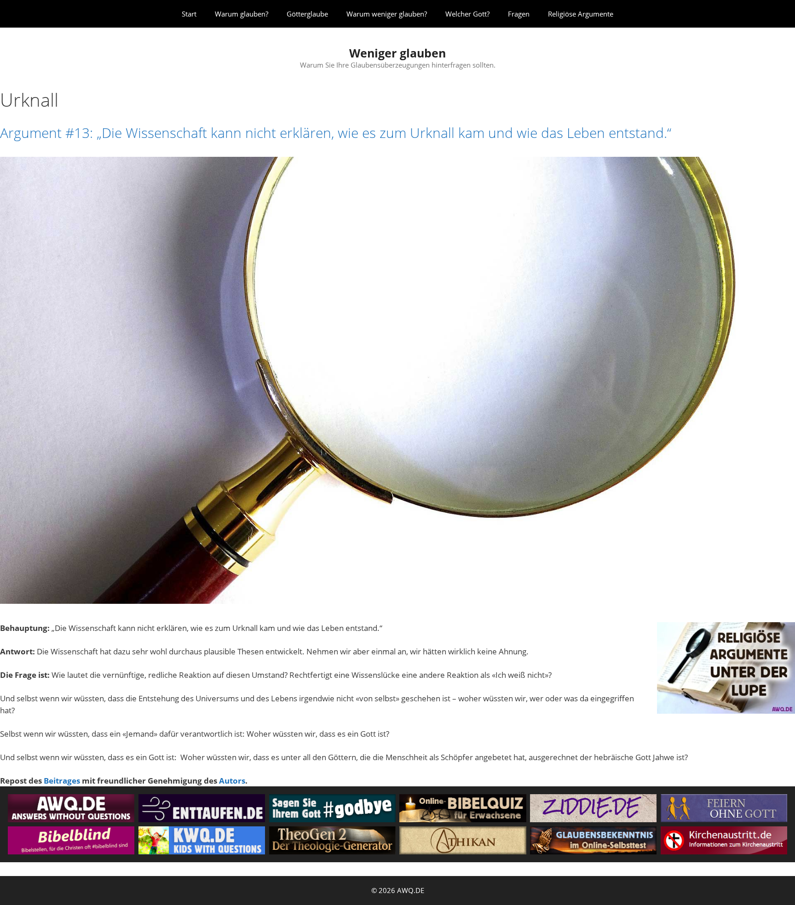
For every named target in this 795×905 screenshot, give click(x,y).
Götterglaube (307, 13)
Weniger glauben (397, 53)
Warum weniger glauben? (386, 13)
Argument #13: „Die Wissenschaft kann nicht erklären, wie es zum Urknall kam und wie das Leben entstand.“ (335, 132)
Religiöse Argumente (580, 13)
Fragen (519, 13)
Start (189, 13)
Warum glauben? (241, 13)
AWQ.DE (410, 890)
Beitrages (62, 780)
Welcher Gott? (467, 13)
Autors (232, 780)
